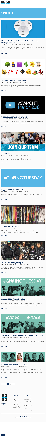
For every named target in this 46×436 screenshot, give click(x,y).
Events (16, 44)
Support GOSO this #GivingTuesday (14, 190)
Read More (4, 53)
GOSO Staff (10, 44)
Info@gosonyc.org (29, 401)
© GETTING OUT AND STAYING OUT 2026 (23, 417)
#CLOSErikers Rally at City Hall (13, 263)
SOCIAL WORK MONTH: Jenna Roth (14, 365)
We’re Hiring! (6, 153)
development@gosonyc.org (31, 410)
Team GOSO (29, 44)
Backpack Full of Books (10, 226)
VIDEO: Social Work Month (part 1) (14, 117)
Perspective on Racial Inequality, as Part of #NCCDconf (22, 335)
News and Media (22, 44)
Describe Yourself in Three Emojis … (14, 81)
